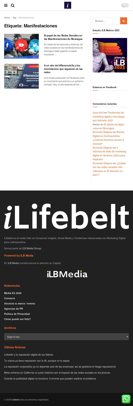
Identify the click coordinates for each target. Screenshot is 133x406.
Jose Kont (98, 112)
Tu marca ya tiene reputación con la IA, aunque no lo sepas (36, 360)
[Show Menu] (5, 5)
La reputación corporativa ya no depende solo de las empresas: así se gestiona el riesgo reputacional (60, 366)
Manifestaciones (26, 17)
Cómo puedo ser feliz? (17, 319)
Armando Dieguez (102, 132)
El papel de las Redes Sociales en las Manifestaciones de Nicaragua (63, 37)
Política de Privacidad (17, 314)
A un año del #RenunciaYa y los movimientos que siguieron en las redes (63, 69)
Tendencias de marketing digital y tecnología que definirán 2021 (109, 116)
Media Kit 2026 (12, 293)
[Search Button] (12, 5)
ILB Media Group (31, 248)
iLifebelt (15, 399)
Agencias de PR (13, 308)
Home (7, 17)
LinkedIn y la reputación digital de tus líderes (28, 354)
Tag (14, 17)
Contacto (9, 298)
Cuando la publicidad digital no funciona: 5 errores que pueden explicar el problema (50, 378)
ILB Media (13, 263)
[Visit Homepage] (67, 5)
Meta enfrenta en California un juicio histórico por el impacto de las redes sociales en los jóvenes (57, 372)
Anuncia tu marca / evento (19, 303)
